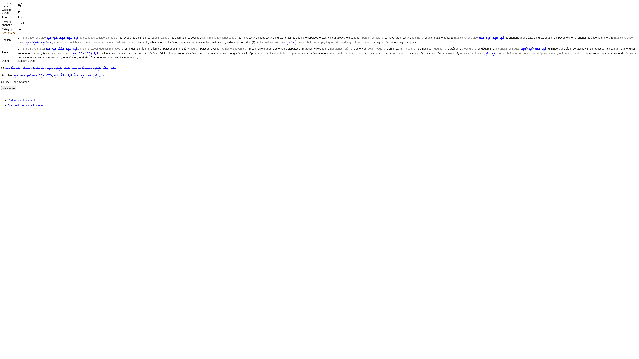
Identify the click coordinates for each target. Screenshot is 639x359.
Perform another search (22, 100)
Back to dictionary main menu (25, 105)
